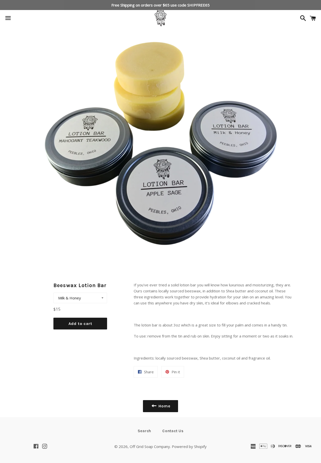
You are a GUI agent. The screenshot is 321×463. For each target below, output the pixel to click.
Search (144, 431)
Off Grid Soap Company (150, 446)
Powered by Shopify (189, 446)
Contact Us (173, 431)
